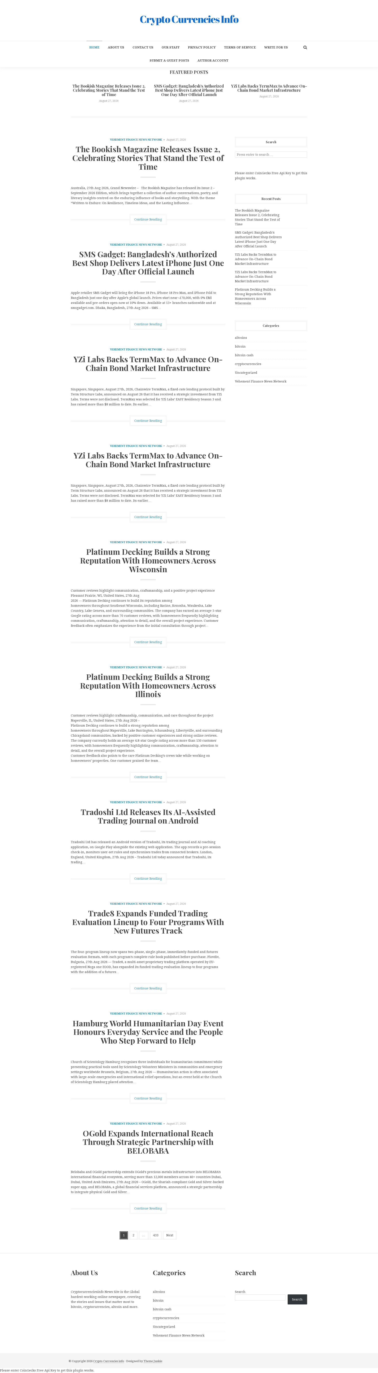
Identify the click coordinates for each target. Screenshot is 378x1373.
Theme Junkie (153, 1361)
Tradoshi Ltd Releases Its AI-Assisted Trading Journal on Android (148, 816)
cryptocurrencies (248, 364)
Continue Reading (148, 219)
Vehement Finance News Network (136, 139)
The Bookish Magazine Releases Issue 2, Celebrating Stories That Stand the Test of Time (108, 90)
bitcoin (240, 346)
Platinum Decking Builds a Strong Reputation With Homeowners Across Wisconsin (148, 560)
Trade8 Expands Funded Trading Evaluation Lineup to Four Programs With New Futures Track (148, 921)
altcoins (241, 337)
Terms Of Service (240, 47)
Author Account (213, 60)
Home (94, 47)
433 (155, 1235)
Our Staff (171, 47)
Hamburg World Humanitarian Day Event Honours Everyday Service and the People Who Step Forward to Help (148, 1032)
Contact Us (143, 47)
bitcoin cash (244, 355)
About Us (116, 47)
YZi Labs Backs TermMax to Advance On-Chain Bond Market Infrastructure (269, 88)
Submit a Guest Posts (169, 60)
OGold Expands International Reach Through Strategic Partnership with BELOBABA (148, 1142)
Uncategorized (246, 372)
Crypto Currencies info (108, 1361)
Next (169, 1235)
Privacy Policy (202, 47)
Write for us (276, 47)
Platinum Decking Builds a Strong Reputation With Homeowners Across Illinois (148, 685)
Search (240, 1292)
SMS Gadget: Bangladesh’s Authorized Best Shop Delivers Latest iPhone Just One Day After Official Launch (189, 90)
